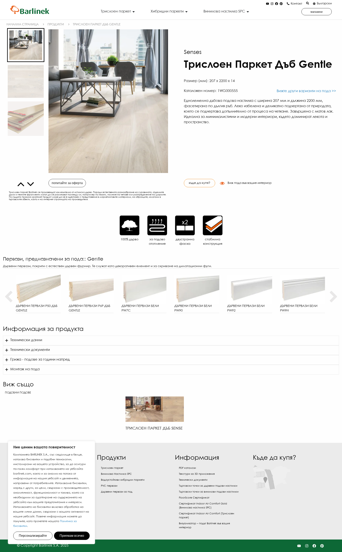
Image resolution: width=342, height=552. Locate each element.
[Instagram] (272, 4)
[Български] (314, 3)
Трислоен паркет (112, 468)
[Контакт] (288, 3)
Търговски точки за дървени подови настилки (208, 486)
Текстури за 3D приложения (197, 474)
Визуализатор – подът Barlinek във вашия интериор (204, 525)
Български (324, 3)
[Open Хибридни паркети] (186, 11)
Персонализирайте (33, 535)
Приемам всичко (72, 535)
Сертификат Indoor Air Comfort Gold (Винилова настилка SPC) (203, 505)
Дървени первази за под (116, 492)
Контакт (296, 3)
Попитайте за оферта (67, 183)
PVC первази (109, 486)
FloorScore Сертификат (194, 498)
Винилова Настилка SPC (116, 474)
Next (333, 296)
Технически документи (193, 480)
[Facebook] (276, 4)
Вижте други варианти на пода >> (306, 91)
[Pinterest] (281, 4)
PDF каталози (187, 468)
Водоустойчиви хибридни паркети (122, 480)
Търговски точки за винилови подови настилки (208, 492)
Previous (8, 296)
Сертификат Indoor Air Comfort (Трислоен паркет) (206, 515)
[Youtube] (267, 4)
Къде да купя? (199, 182)
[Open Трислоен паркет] (133, 11)
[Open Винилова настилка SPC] (248, 11)
